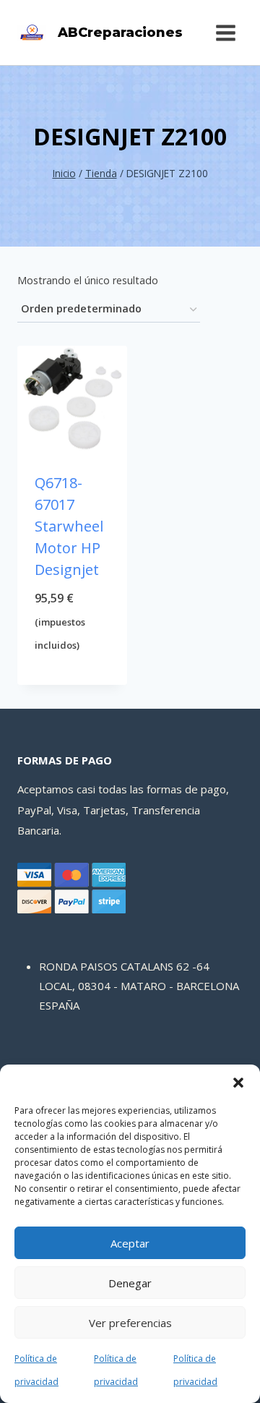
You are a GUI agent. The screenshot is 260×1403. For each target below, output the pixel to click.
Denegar (130, 1283)
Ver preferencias (130, 1322)
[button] (238, 1082)
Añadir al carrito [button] (72, 672)
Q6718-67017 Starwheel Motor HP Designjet (69, 526)
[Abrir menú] (225, 32)
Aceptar (130, 1243)
